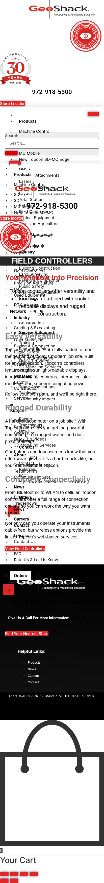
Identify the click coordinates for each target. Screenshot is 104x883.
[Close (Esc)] (34, 874)
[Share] (24, 874)
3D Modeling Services (35, 445)
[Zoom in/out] (4, 874)
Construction (26, 388)
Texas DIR (52, 704)
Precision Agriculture (39, 223)
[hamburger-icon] (93, 114)
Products (28, 121)
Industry (22, 318)
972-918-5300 (52, 91)
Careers (21, 519)
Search (11, 136)
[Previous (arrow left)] (4, 880)
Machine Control (34, 131)
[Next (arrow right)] (14, 880)
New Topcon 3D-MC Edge (44, 159)
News (19, 487)
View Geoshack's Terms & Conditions (52, 712)
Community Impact (37, 398)
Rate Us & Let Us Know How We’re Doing (50, 484)
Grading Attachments (39, 175)
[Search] (11, 153)
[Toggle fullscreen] (14, 874)
